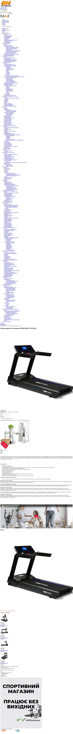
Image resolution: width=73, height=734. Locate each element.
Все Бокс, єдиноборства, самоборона (10, 154)
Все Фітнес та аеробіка (8, 204)
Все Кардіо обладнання (8, 35)
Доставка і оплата (5, 20)
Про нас (3, 19)
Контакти (4, 24)
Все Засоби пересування (8, 278)
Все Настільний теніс (8, 45)
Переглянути (2, 626)
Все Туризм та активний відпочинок (10, 229)
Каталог (5, 34)
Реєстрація (6, 9)
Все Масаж (6, 108)
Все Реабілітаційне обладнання (9, 57)
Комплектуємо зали (5, 21)
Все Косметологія (7, 262)
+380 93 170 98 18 (3, 7)
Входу (2, 9)
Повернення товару (5, 22)
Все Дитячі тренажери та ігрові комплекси (11, 192)
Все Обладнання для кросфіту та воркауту (11, 127)
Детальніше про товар (4, 625)
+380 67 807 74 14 (3, 8)
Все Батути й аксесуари (8, 150)
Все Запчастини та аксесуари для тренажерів (12, 310)
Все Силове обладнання (8, 64)
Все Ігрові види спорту (8, 286)
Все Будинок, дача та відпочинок (10, 252)
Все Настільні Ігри (7, 168)
